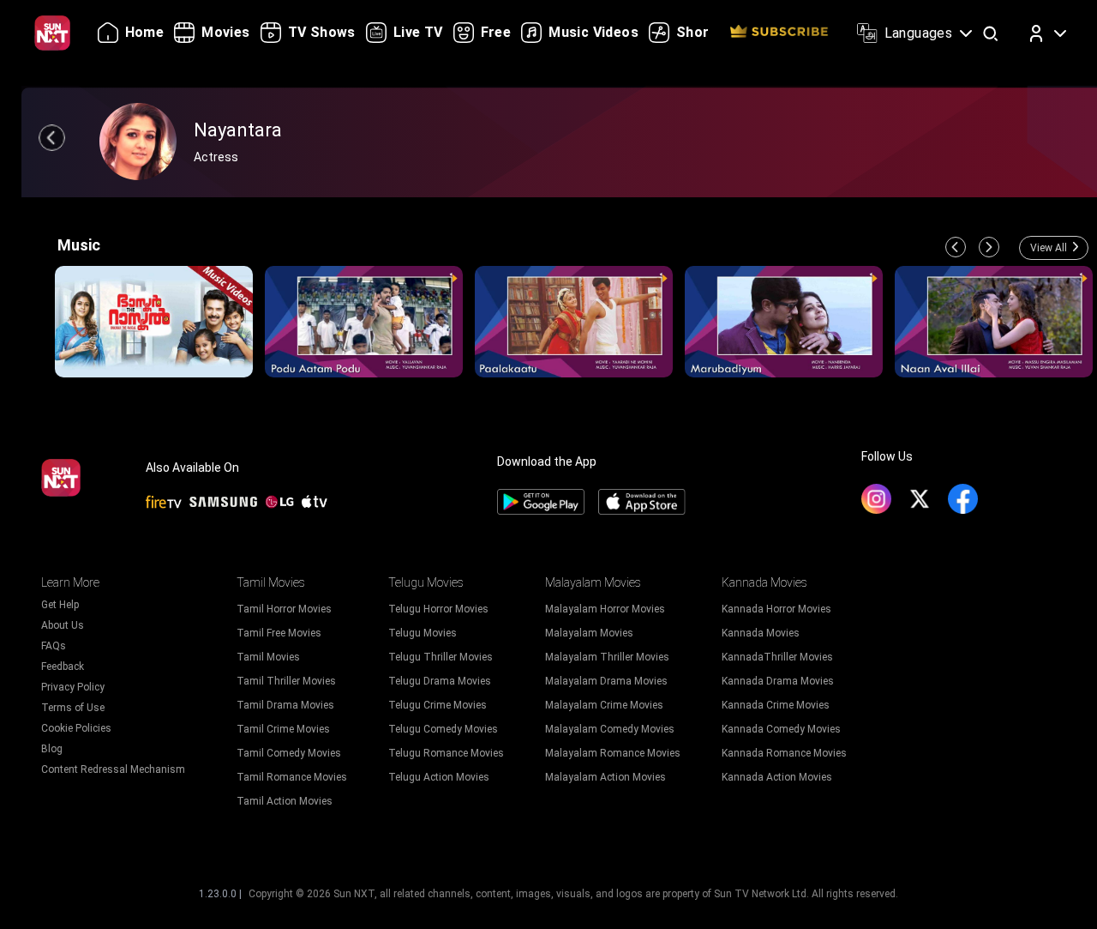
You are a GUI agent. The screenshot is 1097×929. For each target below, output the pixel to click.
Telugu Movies (422, 633)
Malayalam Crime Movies (604, 705)
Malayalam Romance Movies (612, 753)
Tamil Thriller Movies (286, 681)
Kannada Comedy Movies (781, 729)
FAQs (53, 646)
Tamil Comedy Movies (289, 753)
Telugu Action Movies (438, 777)
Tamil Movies (268, 657)
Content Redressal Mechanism (113, 769)
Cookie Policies (76, 728)
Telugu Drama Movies (439, 681)
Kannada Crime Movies (776, 705)
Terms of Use (73, 708)
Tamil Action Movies (285, 801)
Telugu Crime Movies (437, 705)
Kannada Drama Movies (778, 681)
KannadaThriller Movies (777, 657)
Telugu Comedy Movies (443, 729)
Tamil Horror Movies (284, 609)
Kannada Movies (761, 633)
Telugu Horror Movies (438, 609)
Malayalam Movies (589, 633)
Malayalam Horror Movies (605, 609)
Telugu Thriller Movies (440, 657)
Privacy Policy (73, 687)
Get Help (60, 605)
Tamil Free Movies (279, 633)
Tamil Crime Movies (283, 729)
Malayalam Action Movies (605, 777)
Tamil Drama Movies (285, 705)
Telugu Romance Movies (446, 753)
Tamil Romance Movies (292, 777)
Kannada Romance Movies (784, 753)
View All (1048, 248)
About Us (62, 625)
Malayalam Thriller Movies (607, 657)
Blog (52, 749)
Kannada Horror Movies (776, 609)
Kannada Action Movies (777, 777)
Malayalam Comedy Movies (609, 729)
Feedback (62, 667)
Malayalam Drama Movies (606, 681)
